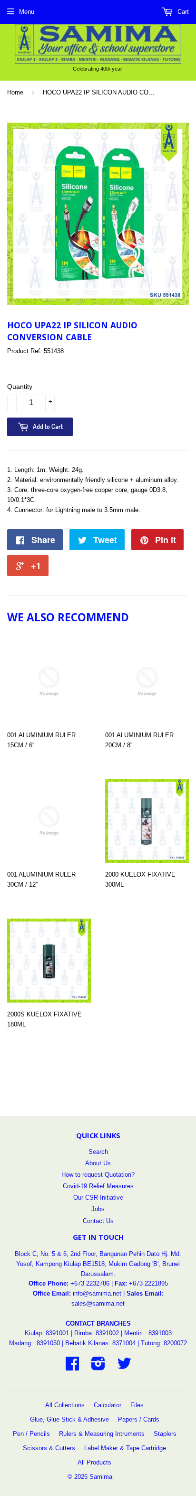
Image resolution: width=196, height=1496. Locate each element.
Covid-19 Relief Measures (98, 1186)
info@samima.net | (100, 1293)
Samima (100, 1476)
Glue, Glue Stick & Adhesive (69, 1419)
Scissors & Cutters (49, 1448)
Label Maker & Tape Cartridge (125, 1448)
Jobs (98, 1209)
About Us (98, 1163)
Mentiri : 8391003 (148, 1333)
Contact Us (98, 1220)
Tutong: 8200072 (164, 1343)
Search (98, 1151)
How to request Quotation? (98, 1174)
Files (137, 1405)
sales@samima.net (98, 1303)
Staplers (165, 1433)
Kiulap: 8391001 (48, 1333)
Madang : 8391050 (34, 1343)
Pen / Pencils (31, 1433)
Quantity (19, 386)
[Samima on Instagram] (98, 1366)
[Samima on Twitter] (124, 1366)
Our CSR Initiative (98, 1197)
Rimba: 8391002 (96, 1333)
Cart (182, 11)
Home (15, 92)
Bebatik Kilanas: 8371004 (101, 1343)
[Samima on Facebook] (72, 1366)
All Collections (65, 1405)
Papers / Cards (138, 1419)
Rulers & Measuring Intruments (102, 1433)
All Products (94, 1462)
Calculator (107, 1405)
